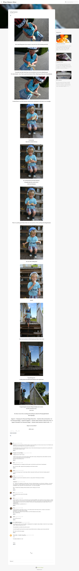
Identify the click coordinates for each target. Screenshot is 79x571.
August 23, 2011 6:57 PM (25, 522)
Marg (14, 507)
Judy (14, 462)
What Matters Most (9, 2)
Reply (14, 450)
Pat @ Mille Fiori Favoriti (17, 522)
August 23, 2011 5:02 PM (19, 507)
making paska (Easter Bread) (60, 43)
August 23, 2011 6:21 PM (19, 516)
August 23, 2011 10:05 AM (19, 492)
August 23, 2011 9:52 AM (21, 481)
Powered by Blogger (40, 567)
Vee (13, 443)
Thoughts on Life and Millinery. (18, 452)
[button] (10, 15)
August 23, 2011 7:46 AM (19, 462)
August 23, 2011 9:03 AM (19, 470)
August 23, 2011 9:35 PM (30, 535)
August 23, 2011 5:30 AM (18, 443)
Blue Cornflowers (59, 80)
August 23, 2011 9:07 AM (19, 476)
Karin (14, 516)
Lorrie (14, 476)
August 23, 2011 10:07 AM (19, 498)
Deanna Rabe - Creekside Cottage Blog (19, 535)
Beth (14, 492)
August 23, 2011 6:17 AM (27, 452)
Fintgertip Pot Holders (59, 61)
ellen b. (14, 470)
